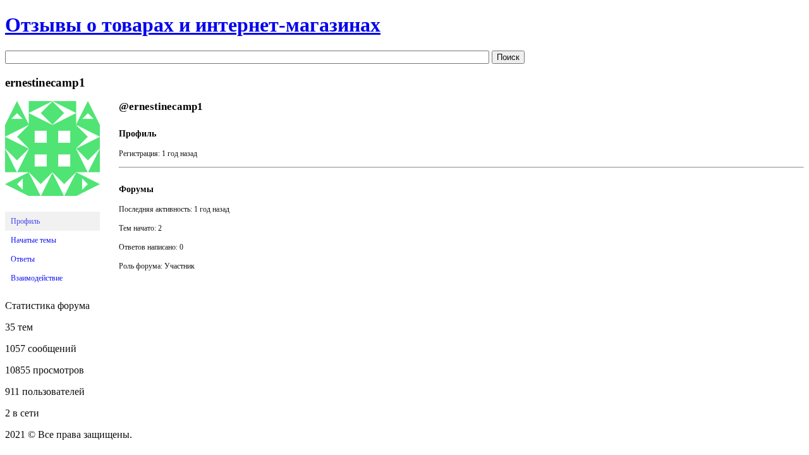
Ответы (23, 259)
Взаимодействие (37, 278)
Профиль (25, 221)
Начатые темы (33, 240)
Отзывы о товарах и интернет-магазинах (192, 24)
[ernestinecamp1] (52, 206)
